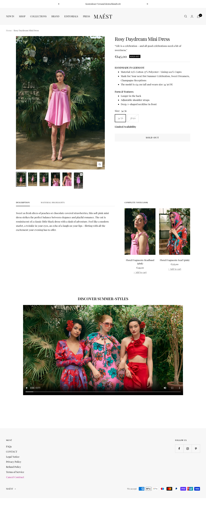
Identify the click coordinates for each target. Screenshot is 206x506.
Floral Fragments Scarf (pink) (174, 260)
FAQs (9, 446)
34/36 (120, 118)
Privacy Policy (13, 461)
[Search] (185, 16)
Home (9, 30)
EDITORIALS (71, 16)
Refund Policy (13, 466)
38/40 (133, 118)
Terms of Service (15, 472)
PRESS (86, 16)
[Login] (192, 16)
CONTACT (11, 451)
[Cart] (198, 16)
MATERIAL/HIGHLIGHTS (53, 202)
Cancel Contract (15, 477)
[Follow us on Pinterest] (196, 448)
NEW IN (10, 16)
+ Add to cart (140, 272)
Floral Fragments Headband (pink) (140, 262)
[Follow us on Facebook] (179, 448)
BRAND (55, 16)
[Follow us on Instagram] (187, 448)
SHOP (22, 16)
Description (23, 202)
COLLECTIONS (38, 16)
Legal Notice (12, 456)
